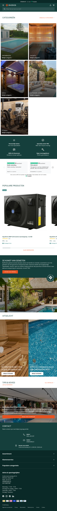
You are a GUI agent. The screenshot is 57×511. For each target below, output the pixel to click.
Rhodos (7, 505)
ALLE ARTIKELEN (49, 382)
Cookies (43, 507)
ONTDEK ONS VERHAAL (10, 271)
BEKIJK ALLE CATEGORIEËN (46, 17)
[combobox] (28, 9)
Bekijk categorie (8, 373)
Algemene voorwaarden (7, 507)
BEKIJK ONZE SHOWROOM (28, 416)
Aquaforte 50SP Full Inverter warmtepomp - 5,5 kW (17, 237)
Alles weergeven (28, 250)
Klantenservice (31, 507)
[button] (53, 5)
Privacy (16, 507)
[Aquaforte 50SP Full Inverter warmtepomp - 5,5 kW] (24, 211)
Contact (37, 507)
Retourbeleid (22, 507)
